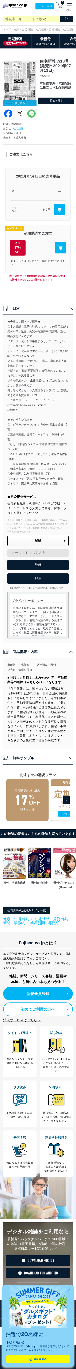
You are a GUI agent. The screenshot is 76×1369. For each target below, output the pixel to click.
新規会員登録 (38, 994)
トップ (7, 29)
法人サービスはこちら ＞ (22, 1020)
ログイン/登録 (44, 6)
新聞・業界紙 (14, 923)
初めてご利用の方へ (38, 1009)
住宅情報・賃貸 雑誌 (48, 29)
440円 (46, 209)
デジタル (14, 209)
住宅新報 (18, 128)
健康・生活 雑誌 (23, 29)
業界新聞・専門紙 (44, 923)
